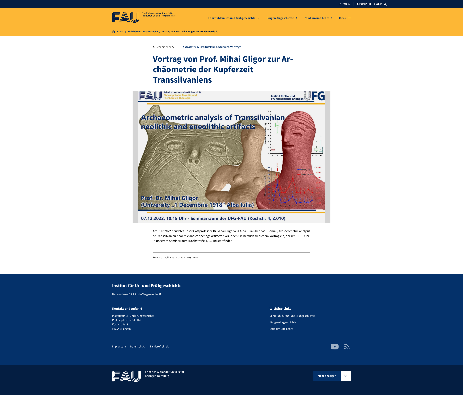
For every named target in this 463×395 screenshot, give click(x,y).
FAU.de (346, 4)
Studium (223, 47)
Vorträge (235, 47)
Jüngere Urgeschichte (280, 18)
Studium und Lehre (317, 18)
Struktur (362, 4)
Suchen (378, 4)
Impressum (119, 347)
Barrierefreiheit (159, 347)
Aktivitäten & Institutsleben (200, 47)
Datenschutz (137, 347)
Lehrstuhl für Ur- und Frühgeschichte (231, 18)
